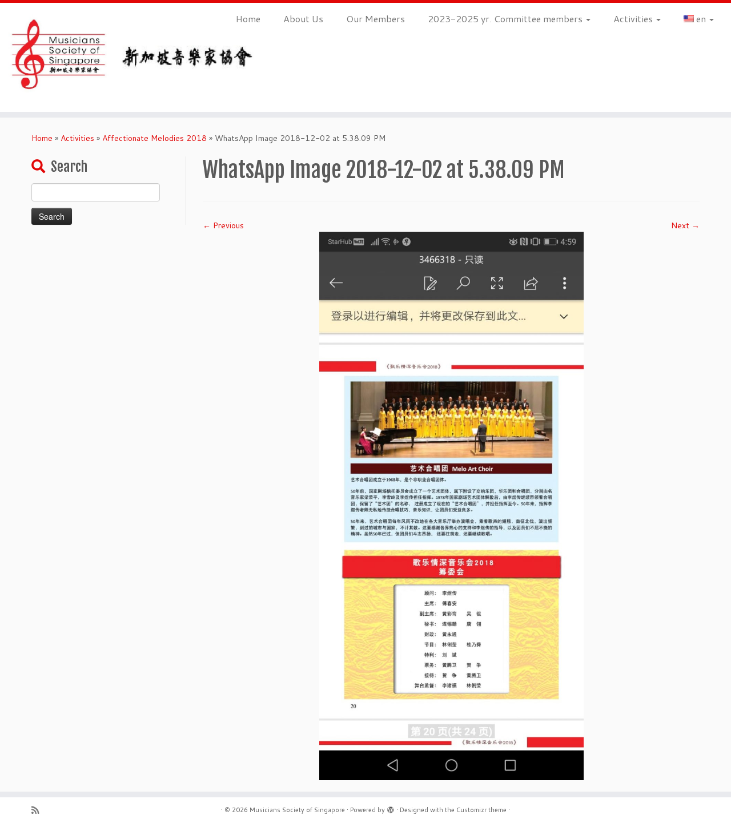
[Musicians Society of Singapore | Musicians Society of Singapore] (84, 57)
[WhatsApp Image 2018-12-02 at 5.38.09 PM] (451, 505)
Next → (685, 225)
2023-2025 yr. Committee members (506, 18)
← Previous (223, 225)
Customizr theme (481, 809)
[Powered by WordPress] (391, 808)
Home (248, 18)
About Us (303, 18)
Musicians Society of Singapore (297, 809)
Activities (634, 18)
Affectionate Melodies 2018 (154, 138)
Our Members (375, 18)
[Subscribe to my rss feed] (38, 810)
